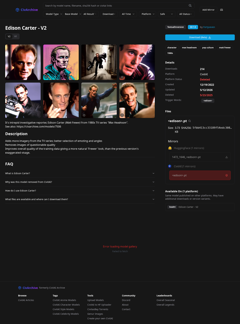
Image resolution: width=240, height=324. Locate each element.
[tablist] (12, 36)
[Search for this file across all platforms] (189, 121)
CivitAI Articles (26, 300)
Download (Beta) (198, 37)
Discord (126, 300)
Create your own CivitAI (100, 318)
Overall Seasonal (166, 300)
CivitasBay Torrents (97, 309)
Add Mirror (208, 9)
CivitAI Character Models (66, 304)
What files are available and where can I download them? (36, 199)
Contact (126, 309)
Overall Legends (165, 304)
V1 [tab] (15, 36)
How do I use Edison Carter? (20, 190)
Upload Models (95, 300)
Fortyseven (209, 27)
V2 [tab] (9, 36)
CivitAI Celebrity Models (66, 313)
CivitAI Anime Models (64, 300)
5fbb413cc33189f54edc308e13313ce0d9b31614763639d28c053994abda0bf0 (212, 127)
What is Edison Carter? (17, 173)
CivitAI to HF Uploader (99, 304)
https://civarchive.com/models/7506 (39, 126)
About (125, 304)
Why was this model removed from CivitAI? (28, 181)
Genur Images (95, 313)
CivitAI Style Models (63, 309)
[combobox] (90, 14)
